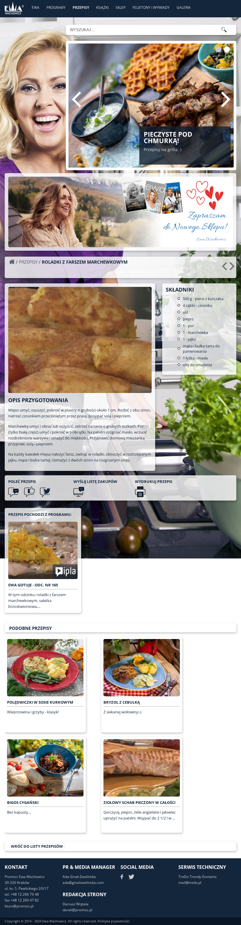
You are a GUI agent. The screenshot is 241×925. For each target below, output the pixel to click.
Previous (76, 99)
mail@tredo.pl (189, 882)
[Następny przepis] (233, 268)
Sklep (120, 7)
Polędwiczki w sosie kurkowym (40, 702)
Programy (56, 7)
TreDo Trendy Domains (197, 876)
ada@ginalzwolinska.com (83, 882)
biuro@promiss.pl (19, 906)
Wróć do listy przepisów (37, 846)
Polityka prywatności (114, 921)
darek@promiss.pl (77, 909)
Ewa (35, 7)
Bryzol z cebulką (121, 702)
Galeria (184, 7)
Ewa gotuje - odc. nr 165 (33, 585)
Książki (102, 7)
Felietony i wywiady (151, 7)
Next (226, 99)
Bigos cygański (23, 802)
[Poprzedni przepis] (225, 268)
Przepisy (81, 7)
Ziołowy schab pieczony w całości (139, 802)
